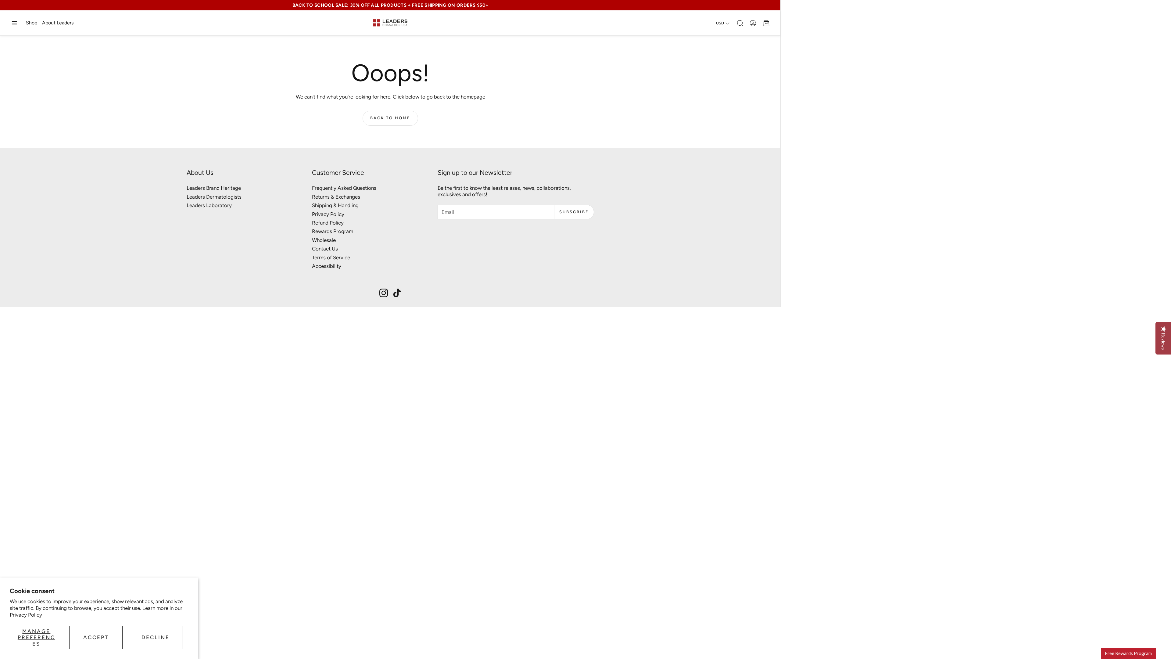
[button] (14, 23)
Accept (96, 637)
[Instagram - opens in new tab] (383, 293)
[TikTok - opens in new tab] (397, 293)
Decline (155, 637)
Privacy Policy (26, 615)
